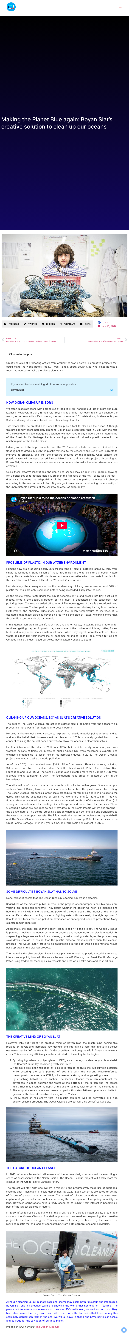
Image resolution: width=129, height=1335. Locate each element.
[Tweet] (111, 390)
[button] (120, 7)
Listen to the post (22, 354)
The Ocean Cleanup (47, 1326)
